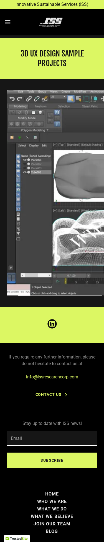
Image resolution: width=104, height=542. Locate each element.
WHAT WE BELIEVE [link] (52, 516)
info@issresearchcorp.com (52, 377)
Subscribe (52, 460)
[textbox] (52, 438)
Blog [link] (52, 531)
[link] (52, 22)
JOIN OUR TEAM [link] (52, 523)
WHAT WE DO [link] (52, 509)
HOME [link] (52, 494)
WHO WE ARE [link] (52, 501)
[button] (9, 22)
